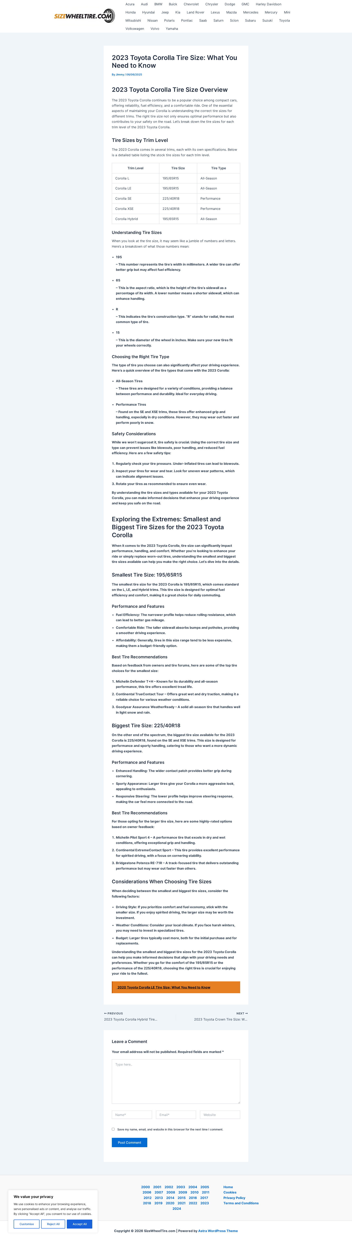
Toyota (284, 20)
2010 (194, 1192)
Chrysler (211, 4)
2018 (147, 1203)
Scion (234, 20)
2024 (177, 1209)
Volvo (155, 29)
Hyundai (148, 12)
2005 (204, 1187)
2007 (159, 1192)
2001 (157, 1187)
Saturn (218, 20)
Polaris (169, 20)
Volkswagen (134, 29)
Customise (27, 1224)
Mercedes (250, 12)
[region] (53, 1211)
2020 (170, 1203)
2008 (170, 1192)
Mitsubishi (133, 20)
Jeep (165, 12)
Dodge (230, 4)
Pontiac (187, 20)
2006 (147, 1192)
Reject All (53, 1224)
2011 (205, 1192)
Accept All (80, 1224)
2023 (204, 1203)
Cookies (229, 1192)
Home (228, 1187)
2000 (145, 1187)
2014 (170, 1198)
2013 (159, 1198)
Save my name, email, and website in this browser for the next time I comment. (170, 1129)
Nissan (152, 20)
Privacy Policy (234, 1198)
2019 (158, 1203)
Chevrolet (191, 4)
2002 (169, 1187)
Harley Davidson (268, 4)
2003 (180, 1187)
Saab (203, 20)
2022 (193, 1203)
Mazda (231, 12)
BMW (158, 4)
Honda (130, 12)
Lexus (215, 12)
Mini (287, 12)
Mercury (271, 12)
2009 (182, 1192)
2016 (193, 1198)
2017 (204, 1198)
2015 (182, 1198)
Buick (173, 4)
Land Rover (195, 12)
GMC (245, 4)
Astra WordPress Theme (218, 1231)
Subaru (250, 20)
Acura (129, 4)
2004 (192, 1187)
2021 (182, 1203)
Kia (177, 12)
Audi (144, 4)
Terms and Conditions (241, 1203)
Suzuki (267, 20)
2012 (148, 1198)
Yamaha (172, 29)
